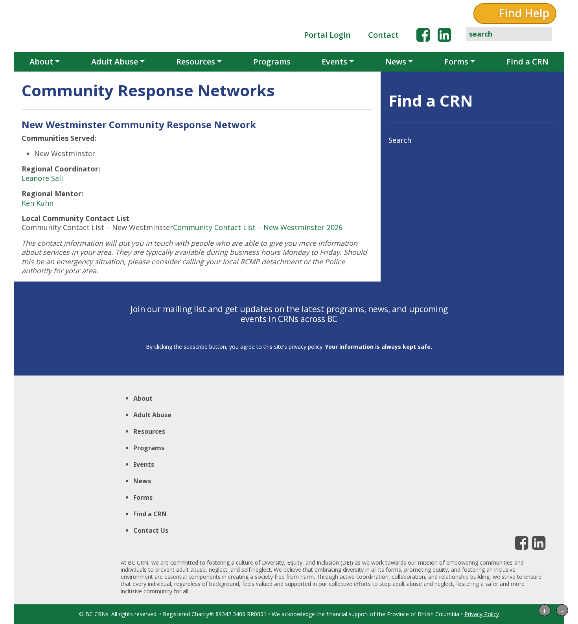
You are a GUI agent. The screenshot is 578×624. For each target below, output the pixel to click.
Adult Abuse (114, 61)
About (41, 61)
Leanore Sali (42, 178)
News (395, 61)
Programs (272, 61)
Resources (195, 61)
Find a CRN (527, 61)
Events (334, 61)
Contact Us (150, 530)
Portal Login (327, 34)
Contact (383, 34)
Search (399, 140)
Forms (456, 61)
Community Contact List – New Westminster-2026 (257, 227)
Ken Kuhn (37, 203)
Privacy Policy (481, 614)
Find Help (524, 13)
